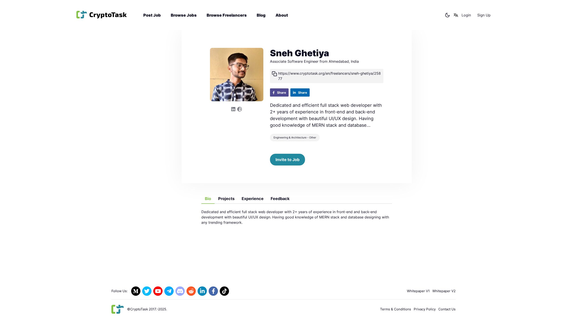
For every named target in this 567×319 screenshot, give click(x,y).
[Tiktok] (224, 291)
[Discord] (180, 291)
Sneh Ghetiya (299, 53)
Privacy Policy (425, 309)
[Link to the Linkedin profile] (233, 109)
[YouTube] (158, 291)
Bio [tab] (208, 198)
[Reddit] (191, 291)
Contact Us (447, 309)
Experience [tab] (253, 198)
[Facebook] (213, 291)
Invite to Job (287, 159)
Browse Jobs (184, 15)
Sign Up (484, 15)
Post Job (152, 15)
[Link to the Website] (239, 109)
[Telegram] (169, 291)
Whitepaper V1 (418, 291)
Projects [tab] (226, 198)
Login (466, 15)
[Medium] (135, 291)
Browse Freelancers (227, 15)
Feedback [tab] (280, 198)
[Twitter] (146, 291)
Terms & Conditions (395, 309)
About (282, 15)
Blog (261, 15)
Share (281, 92)
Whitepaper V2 (444, 291)
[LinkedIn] (202, 291)
